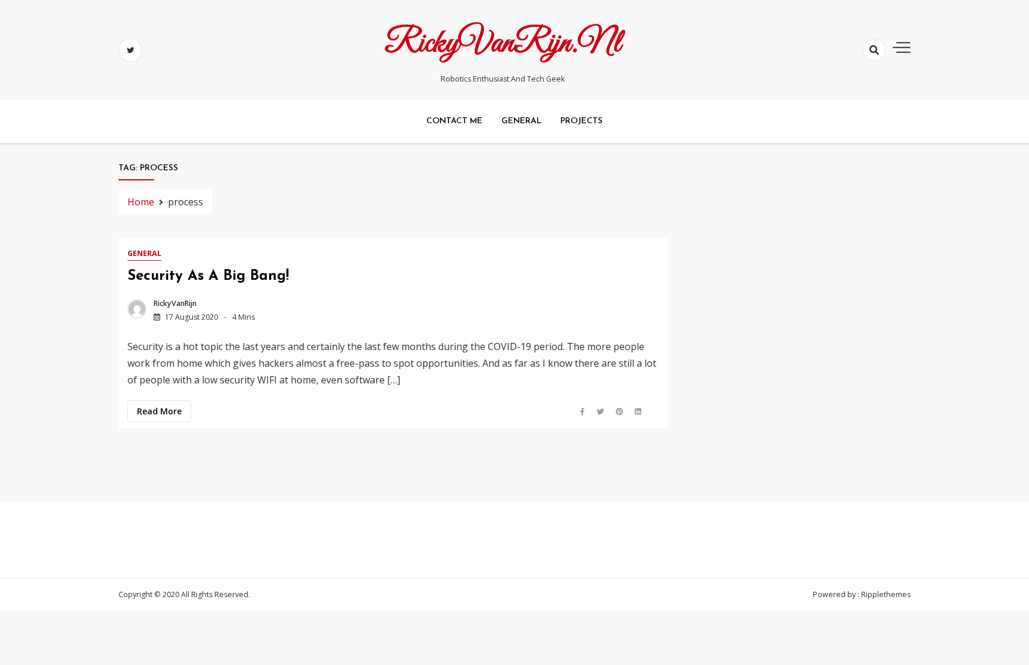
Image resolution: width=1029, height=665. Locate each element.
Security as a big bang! (208, 276)
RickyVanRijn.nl (502, 43)
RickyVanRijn (175, 303)
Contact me (454, 121)
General (521, 121)
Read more (159, 411)
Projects (581, 121)
